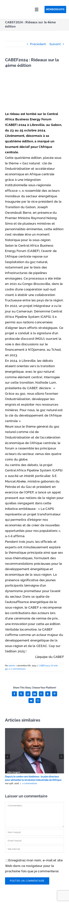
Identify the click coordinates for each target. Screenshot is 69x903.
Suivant (55, 44)
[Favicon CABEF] (13, 4)
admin (12, 665)
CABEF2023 (44, 665)
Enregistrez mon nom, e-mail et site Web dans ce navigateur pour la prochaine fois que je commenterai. (34, 865)
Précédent (38, 44)
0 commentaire (18, 669)
